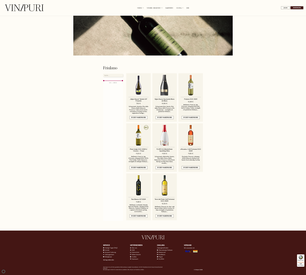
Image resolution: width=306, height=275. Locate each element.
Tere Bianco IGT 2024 (138, 199)
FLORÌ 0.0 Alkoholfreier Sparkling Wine (165, 150)
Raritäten (169, 8)
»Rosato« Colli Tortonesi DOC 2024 (190, 150)
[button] (3, 271)
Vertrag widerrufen (108, 260)
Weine (139, 8)
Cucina (179, 8)
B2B (188, 8)
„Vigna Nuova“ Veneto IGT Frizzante (138, 100)
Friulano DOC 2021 (190, 99)
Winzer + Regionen (154, 8)
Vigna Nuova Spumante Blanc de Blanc (165, 100)
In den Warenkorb (138, 117)
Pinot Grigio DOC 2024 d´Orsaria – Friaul (138, 150)
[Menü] (303, 255)
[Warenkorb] (297, 7)
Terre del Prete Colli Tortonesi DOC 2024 (164, 200)
